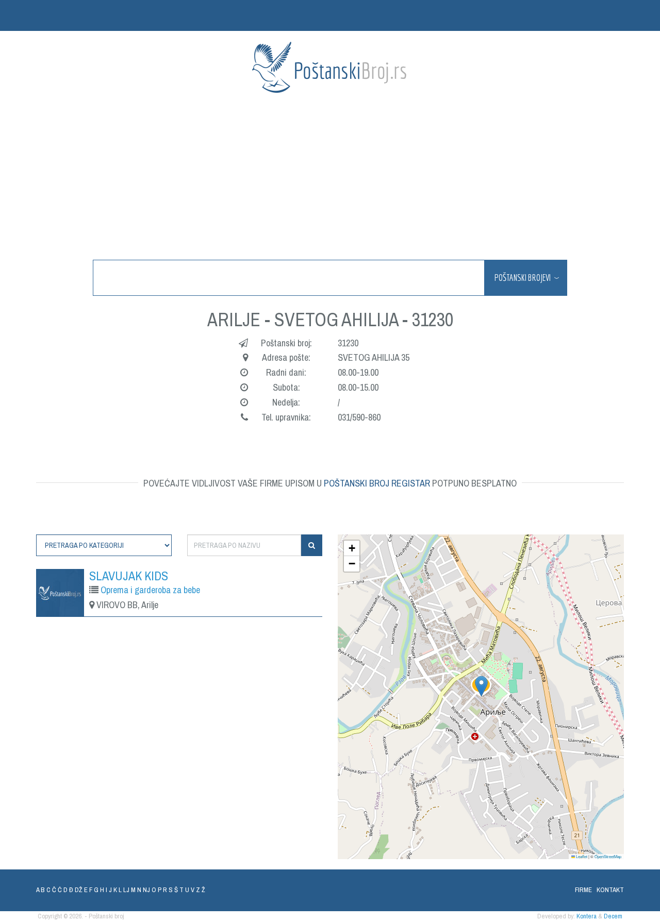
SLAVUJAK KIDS (128, 575)
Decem (613, 916)
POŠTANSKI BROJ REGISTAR (377, 483)
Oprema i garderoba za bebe (150, 589)
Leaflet (581, 856)
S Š (173, 889)
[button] (481, 686)
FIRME (583, 889)
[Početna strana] (330, 67)
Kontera (586, 916)
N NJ (143, 889)
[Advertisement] (345, 177)
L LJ (124, 889)
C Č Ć (54, 889)
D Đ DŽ (72, 889)
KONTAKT (610, 889)
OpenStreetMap (608, 856)
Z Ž (200, 889)
